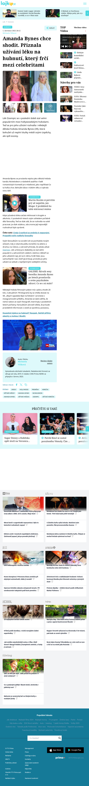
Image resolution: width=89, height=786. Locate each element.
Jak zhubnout (12, 720)
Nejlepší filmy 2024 (26, 720)
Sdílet (50, 28)
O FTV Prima (9, 748)
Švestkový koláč (60, 730)
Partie (73, 720)
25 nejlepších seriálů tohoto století (17, 619)
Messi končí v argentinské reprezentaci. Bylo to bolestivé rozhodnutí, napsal (21, 524)
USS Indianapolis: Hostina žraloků (16, 565)
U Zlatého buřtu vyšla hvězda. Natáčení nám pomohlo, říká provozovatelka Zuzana (63, 524)
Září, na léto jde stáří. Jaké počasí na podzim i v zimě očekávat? (21, 675)
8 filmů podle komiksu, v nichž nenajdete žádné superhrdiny (21, 632)
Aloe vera (42, 727)
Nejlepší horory (41, 720)
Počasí (79, 720)
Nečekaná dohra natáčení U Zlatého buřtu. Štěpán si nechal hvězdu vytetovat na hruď (66, 535)
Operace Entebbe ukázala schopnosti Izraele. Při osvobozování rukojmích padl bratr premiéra (22, 589)
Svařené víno (11, 727)
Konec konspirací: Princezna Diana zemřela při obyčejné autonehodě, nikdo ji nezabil (21, 578)
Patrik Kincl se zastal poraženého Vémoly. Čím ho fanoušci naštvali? (56, 439)
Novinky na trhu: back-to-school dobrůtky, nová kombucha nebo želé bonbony (64, 566)
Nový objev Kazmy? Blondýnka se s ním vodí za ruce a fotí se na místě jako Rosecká (66, 643)
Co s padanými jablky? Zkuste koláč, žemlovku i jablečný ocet (21, 686)
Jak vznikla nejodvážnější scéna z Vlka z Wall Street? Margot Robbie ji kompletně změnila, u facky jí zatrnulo (23, 644)
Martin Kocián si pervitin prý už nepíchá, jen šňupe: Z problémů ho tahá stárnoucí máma (42, 204)
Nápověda (28, 769)
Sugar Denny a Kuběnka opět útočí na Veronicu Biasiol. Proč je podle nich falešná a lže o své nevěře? (18, 439)
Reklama (8, 755)
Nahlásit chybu (10, 778)
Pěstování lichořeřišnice (56, 727)
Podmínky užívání (11, 763)
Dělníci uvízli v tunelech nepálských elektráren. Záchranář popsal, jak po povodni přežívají (21, 535)
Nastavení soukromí (31, 778)
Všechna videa (80, 27)
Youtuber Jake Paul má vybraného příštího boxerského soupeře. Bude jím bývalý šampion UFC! (80, 109)
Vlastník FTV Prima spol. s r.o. (13, 773)
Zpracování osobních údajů (32, 764)
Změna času (64, 720)
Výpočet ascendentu (75, 727)
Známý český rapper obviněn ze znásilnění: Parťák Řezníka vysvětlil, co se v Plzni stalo (29, 13)
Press (27, 752)
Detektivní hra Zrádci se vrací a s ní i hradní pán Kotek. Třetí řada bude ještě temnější (64, 512)
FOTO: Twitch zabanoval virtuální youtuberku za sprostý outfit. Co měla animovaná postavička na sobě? (80, 118)
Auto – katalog (46, 723)
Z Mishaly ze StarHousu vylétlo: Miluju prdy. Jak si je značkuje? (72, 13)
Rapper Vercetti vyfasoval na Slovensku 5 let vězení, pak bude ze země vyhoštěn (66, 632)
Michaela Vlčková (9, 33)
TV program (53, 720)
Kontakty (28, 759)
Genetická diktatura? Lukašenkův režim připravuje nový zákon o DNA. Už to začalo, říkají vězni (22, 512)
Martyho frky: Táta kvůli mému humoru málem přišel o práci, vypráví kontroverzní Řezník (66, 621)
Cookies (8, 769)
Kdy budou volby (16, 723)
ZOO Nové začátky (31, 723)
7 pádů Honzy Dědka (61, 723)
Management (29, 748)
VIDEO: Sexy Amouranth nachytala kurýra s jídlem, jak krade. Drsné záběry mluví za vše (79, 89)
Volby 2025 (75, 723)
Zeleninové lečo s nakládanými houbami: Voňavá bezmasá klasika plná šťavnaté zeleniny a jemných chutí (65, 579)
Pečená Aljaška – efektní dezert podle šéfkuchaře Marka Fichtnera (65, 589)
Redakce (28, 772)
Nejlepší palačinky (46, 730)
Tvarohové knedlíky (29, 730)
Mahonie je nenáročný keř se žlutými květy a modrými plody (20, 697)
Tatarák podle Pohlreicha (27, 727)
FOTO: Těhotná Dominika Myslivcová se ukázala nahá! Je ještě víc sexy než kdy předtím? (80, 99)
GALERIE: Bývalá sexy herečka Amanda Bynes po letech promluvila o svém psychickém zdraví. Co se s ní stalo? (41, 277)
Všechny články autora (46, 362)
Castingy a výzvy (30, 755)
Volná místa (9, 752)
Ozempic (6, 250)
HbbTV (7, 759)
